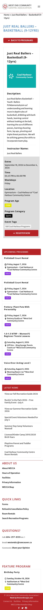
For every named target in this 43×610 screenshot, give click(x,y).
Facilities (6, 477)
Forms (5, 504)
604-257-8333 (13, 537)
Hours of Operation (11, 473)
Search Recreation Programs (15, 518)
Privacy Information (11, 482)
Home (6, 15)
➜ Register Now (21, 233)
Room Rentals (8, 513)
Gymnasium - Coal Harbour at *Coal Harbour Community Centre (21, 193)
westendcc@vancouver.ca (20, 542)
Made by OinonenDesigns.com (21, 598)
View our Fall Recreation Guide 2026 (21, 394)
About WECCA (8, 468)
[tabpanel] (21, 76)
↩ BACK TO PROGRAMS (20, 40)
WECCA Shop (8, 487)
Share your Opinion (21, 548)
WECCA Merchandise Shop (21, 605)
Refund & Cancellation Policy (15, 509)
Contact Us (7, 601)
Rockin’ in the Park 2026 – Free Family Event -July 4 (19, 401)
